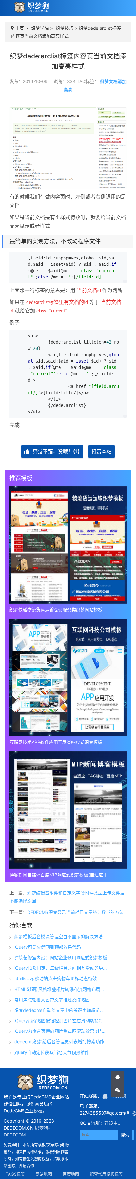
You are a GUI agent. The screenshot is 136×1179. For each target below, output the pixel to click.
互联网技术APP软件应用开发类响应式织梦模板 (55, 742)
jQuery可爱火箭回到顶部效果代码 (47, 947)
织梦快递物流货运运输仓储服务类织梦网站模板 (55, 609)
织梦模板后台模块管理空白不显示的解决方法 (58, 936)
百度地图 (71, 1173)
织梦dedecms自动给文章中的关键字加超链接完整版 (61, 1010)
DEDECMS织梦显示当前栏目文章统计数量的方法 (75, 912)
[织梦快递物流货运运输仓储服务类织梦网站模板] (68, 545)
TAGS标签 (15, 1173)
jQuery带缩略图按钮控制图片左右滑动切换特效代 (61, 1021)
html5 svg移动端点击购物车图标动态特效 (55, 978)
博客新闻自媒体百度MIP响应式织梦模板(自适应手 (58, 874)
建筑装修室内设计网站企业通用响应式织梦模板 (60, 957)
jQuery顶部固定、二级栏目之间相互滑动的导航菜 (61, 968)
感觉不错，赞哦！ (55, 451)
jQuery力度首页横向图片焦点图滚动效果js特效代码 (61, 1031)
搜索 (125, 1134)
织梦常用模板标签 (106, 1173)
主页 (19, 28)
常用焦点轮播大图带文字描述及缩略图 (52, 1000)
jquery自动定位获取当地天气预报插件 (51, 1052)
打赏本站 (101, 451)
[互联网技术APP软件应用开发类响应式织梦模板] (68, 677)
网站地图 (43, 1173)
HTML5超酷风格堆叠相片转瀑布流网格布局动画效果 (61, 989)
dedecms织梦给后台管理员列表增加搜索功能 (59, 1041)
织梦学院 (40, 28)
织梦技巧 (64, 28)
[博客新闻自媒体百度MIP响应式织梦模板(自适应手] (68, 810)
